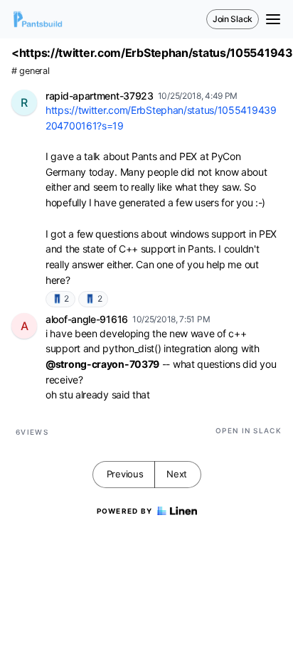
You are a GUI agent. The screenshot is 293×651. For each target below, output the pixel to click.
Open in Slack (248, 430)
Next (176, 474)
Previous (125, 474)
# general (30, 70)
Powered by (125, 511)
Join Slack (232, 19)
